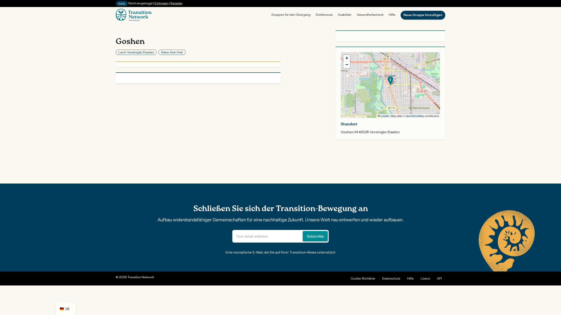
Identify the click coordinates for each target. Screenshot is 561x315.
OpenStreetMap (414, 116)
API (439, 278)
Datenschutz (391, 278)
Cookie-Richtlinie (363, 278)
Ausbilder (345, 15)
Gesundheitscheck (370, 15)
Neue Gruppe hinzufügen (422, 15)
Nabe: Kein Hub (172, 52)
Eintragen (161, 3)
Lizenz (425, 278)
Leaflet (384, 116)
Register (176, 3)
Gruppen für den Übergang (291, 15)
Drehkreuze (324, 15)
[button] (390, 80)
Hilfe (392, 15)
